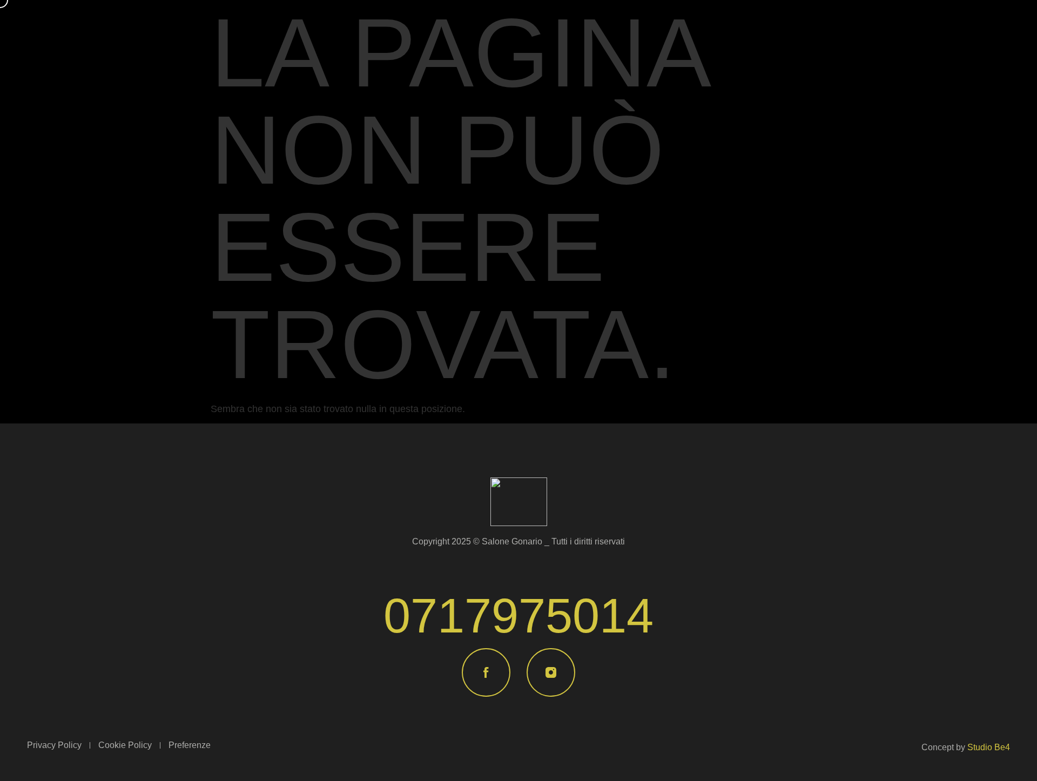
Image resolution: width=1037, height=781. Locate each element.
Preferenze (190, 745)
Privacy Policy (54, 745)
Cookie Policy (125, 745)
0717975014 (518, 616)
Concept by (965, 747)
